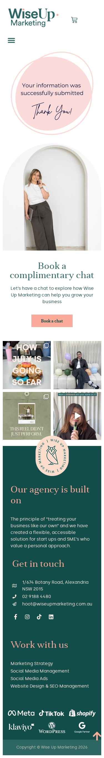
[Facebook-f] (15, 616)
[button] (11, 40)
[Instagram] (27, 616)
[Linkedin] (51, 616)
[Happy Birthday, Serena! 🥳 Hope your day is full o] (78, 365)
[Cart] (74, 20)
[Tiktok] (39, 616)
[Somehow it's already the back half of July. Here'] (27, 365)
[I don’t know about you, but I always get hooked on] (78, 416)
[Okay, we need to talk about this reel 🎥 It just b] (27, 416)
